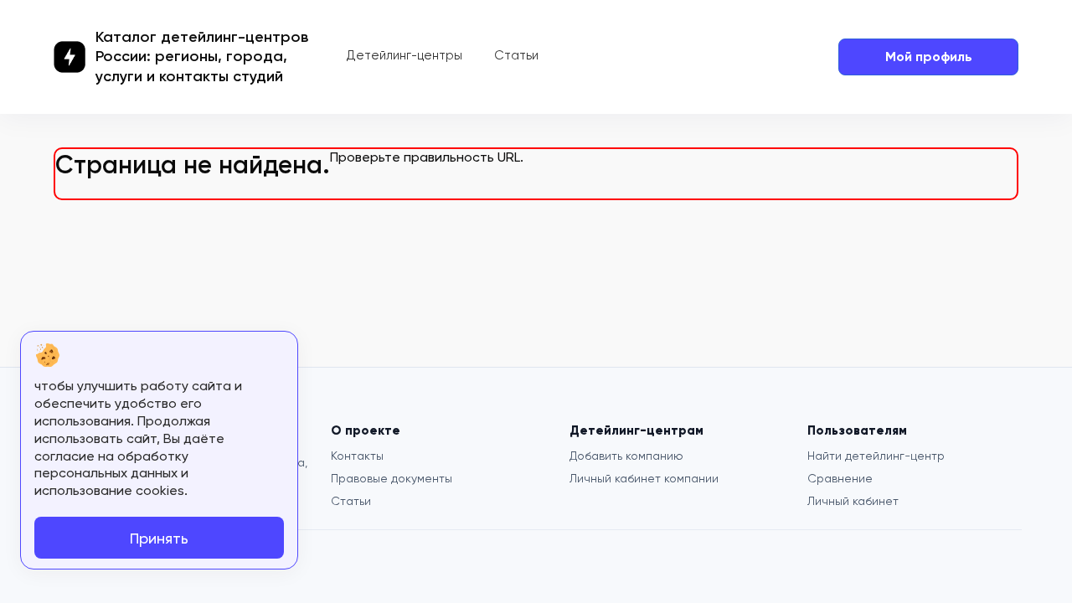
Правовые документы (391, 478)
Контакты (357, 455)
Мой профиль (928, 56)
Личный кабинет (853, 501)
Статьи (516, 55)
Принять (159, 538)
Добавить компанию (626, 455)
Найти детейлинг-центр (876, 455)
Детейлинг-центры (404, 55)
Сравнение (840, 478)
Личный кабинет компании (644, 478)
